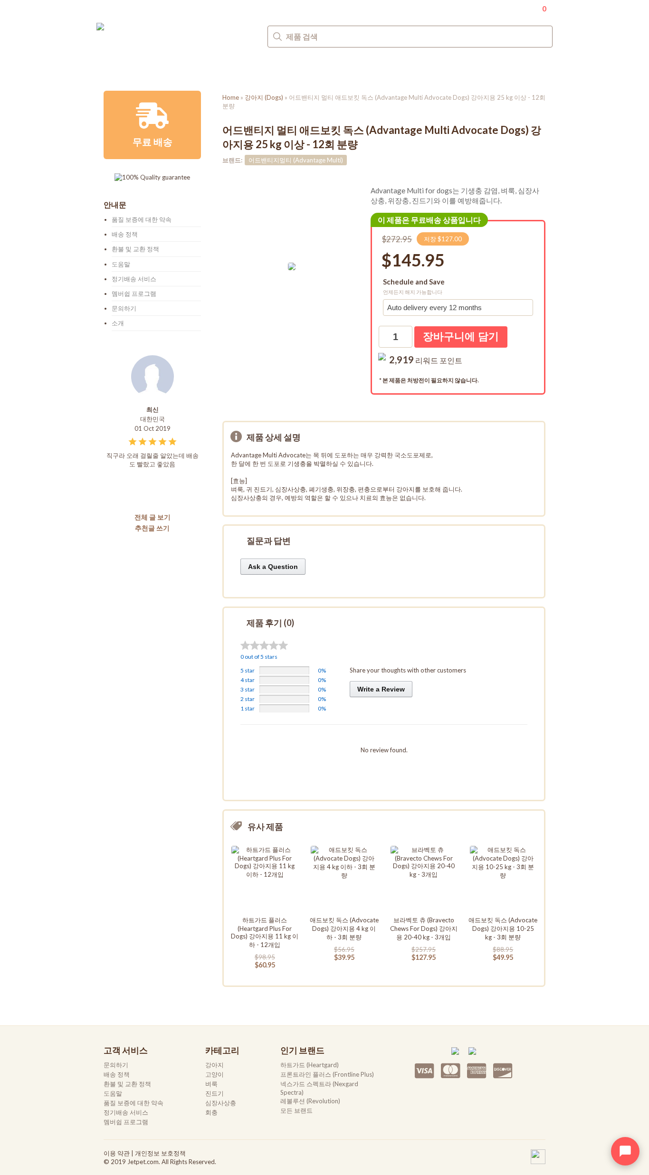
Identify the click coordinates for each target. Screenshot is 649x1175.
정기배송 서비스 (134, 279)
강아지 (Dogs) (264, 97)
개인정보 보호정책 (160, 1153)
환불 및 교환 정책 (135, 249)
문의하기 (537, 68)
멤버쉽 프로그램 (134, 293)
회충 (336, 68)
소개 (118, 323)
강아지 (116, 68)
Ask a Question (273, 566)
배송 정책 (125, 234)
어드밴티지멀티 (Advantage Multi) (295, 160)
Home (230, 97)
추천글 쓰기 (152, 528)
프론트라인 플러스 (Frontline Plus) (327, 1074)
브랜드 (376, 68)
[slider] (264, 645)
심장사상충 (289, 68)
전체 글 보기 (152, 517)
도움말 (121, 264)
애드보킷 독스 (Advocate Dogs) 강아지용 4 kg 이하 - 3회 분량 (344, 928)
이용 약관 (117, 1153)
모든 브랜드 (296, 1110)
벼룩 (198, 68)
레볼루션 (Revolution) (310, 1101)
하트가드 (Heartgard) (309, 1065)
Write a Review (381, 689)
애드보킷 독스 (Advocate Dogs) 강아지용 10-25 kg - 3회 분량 (502, 928)
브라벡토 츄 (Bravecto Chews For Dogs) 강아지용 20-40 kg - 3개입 (424, 928)
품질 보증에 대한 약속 (142, 219)
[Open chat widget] (625, 1151)
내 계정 (509, 7)
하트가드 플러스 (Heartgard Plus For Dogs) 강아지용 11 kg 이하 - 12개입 (264, 932)
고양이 (159, 68)
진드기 (237, 68)
